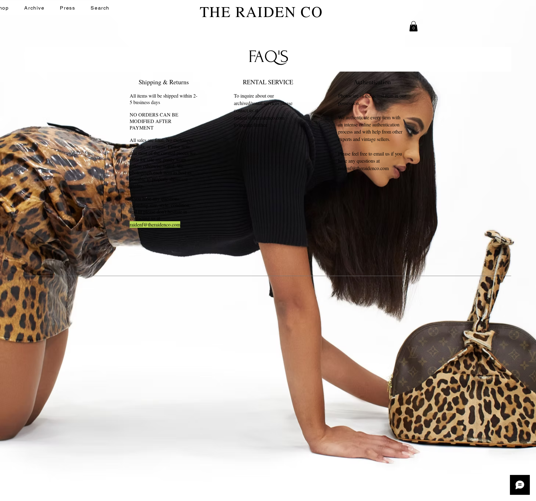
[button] (413, 26)
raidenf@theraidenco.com (155, 224)
